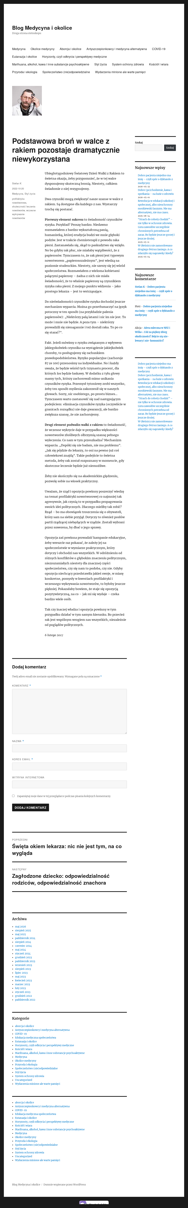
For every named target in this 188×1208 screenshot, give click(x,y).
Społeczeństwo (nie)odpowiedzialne (66, 72)
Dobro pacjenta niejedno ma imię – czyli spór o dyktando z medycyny (155, 179)
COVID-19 (158, 49)
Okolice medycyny (43, 49)
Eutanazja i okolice (24, 56)
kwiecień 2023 (23, 980)
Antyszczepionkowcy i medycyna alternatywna (116, 49)
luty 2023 (20, 988)
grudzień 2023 (23, 957)
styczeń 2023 (22, 992)
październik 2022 (25, 999)
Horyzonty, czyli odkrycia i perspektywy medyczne (74, 56)
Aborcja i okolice (70, 49)
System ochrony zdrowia (128, 64)
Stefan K (16, 183)
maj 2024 (20, 949)
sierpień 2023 (23, 969)
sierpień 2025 (23, 930)
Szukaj (139, 142)
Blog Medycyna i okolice (42, 27)
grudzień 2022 (23, 995)
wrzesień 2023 (23, 965)
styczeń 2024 (22, 953)
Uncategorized (23, 1080)
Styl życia (100, 64)
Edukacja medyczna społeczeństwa (35, 1037)
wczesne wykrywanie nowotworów (24, 214)
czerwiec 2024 (23, 945)
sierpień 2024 (23, 942)
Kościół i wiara (158, 64)
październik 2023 (25, 961)
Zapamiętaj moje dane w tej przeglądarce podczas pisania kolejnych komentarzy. (64, 796)
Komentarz (21, 685)
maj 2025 (20, 934)
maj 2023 (20, 976)
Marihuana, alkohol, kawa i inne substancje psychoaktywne (50, 64)
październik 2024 (25, 938)
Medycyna (19, 49)
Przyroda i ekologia (24, 72)
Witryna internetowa (28, 777)
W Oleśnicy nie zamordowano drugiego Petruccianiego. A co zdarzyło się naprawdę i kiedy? (155, 249)
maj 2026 (20, 926)
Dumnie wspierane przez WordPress (65, 1184)
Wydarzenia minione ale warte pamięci (120, 72)
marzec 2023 (22, 984)
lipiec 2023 (21, 972)
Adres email (22, 759)
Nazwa (18, 741)
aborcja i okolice (24, 1026)
